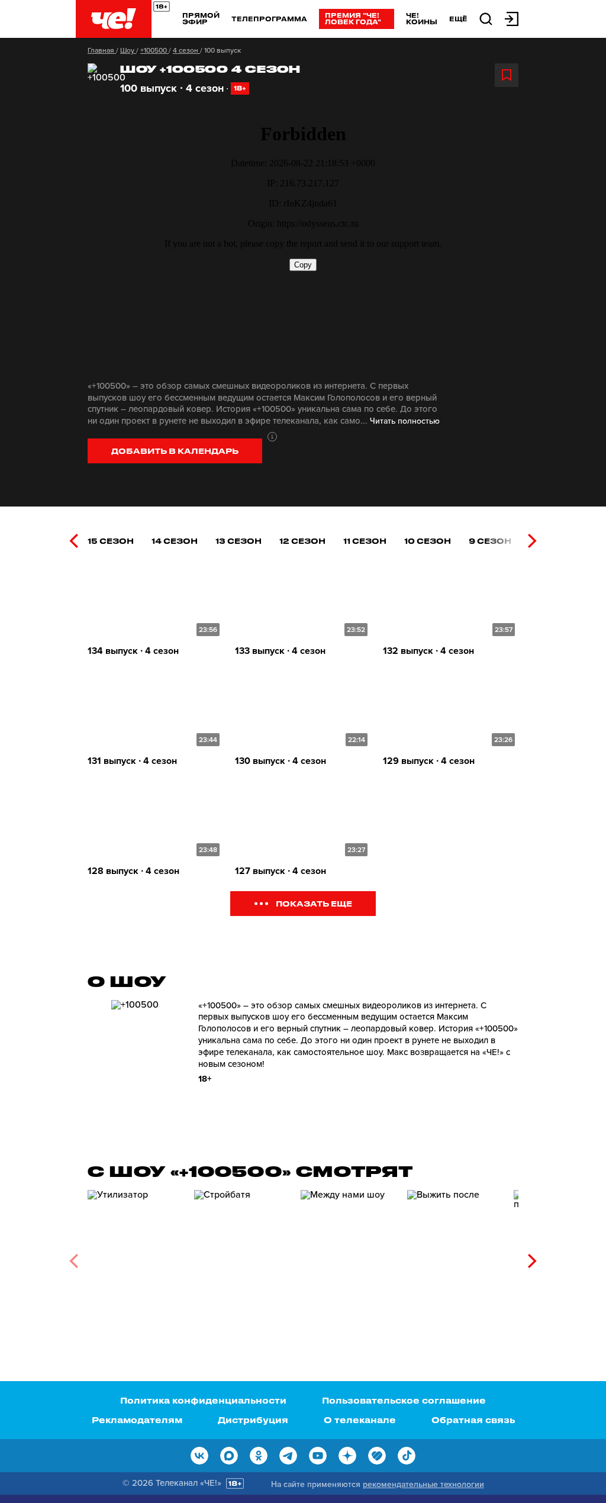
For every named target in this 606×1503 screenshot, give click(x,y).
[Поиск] (485, 18)
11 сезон (364, 540)
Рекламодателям (137, 1420)
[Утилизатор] (135, 1257)
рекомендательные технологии (423, 1484)
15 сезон (111, 540)
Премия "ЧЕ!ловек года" (353, 18)
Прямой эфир (201, 18)
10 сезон (427, 540)
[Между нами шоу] (348, 1257)
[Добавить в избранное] (506, 75)
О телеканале (360, 1420)
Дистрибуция (253, 1420)
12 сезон (302, 540)
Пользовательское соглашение (404, 1400)
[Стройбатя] (241, 1257)
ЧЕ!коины (421, 18)
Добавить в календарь (174, 450)
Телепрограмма (269, 18)
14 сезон (175, 540)
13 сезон (238, 540)
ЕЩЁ (458, 19)
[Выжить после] (454, 1257)
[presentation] (73, 541)
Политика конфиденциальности (203, 1400)
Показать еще (314, 903)
